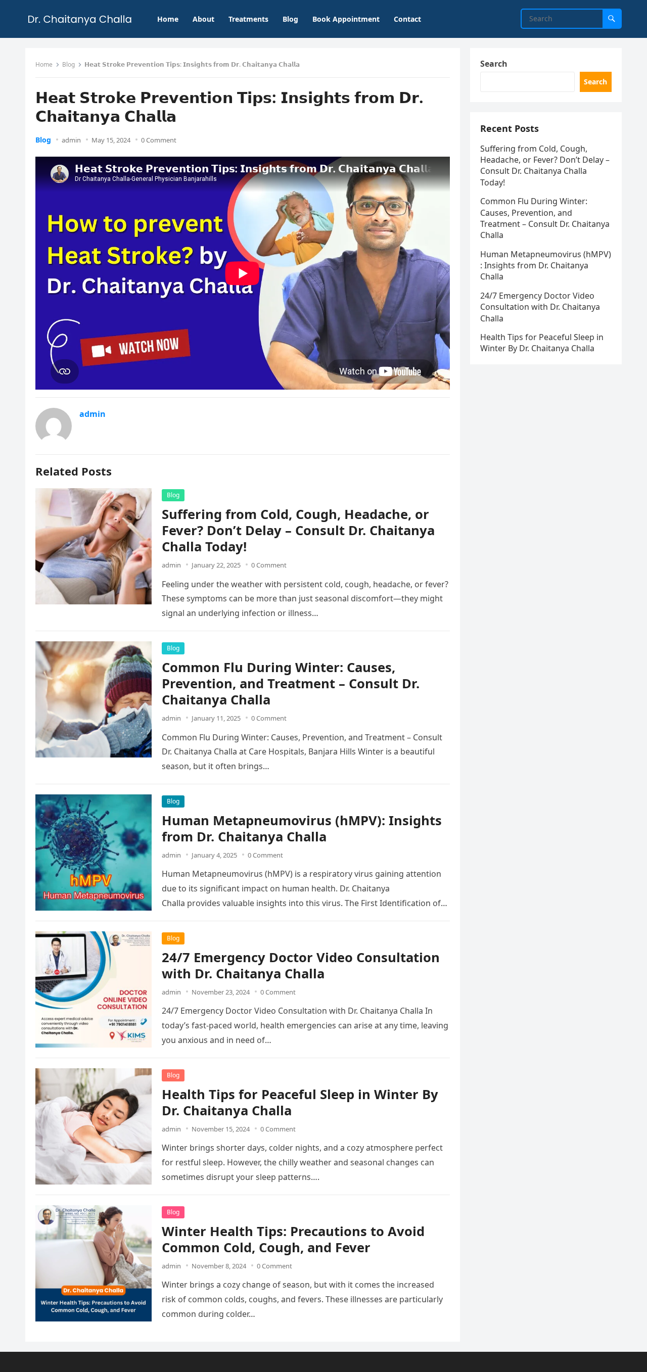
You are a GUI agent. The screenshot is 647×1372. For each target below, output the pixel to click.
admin (71, 140)
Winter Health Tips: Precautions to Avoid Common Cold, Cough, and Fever (293, 1239)
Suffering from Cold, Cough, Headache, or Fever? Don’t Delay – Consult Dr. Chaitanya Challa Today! (298, 530)
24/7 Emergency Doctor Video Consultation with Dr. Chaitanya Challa (301, 965)
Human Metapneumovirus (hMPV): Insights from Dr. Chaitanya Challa (302, 828)
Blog (68, 64)
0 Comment (158, 140)
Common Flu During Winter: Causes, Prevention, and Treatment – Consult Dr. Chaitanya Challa (291, 683)
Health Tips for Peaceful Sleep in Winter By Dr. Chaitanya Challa (300, 1102)
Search (493, 63)
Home (44, 64)
